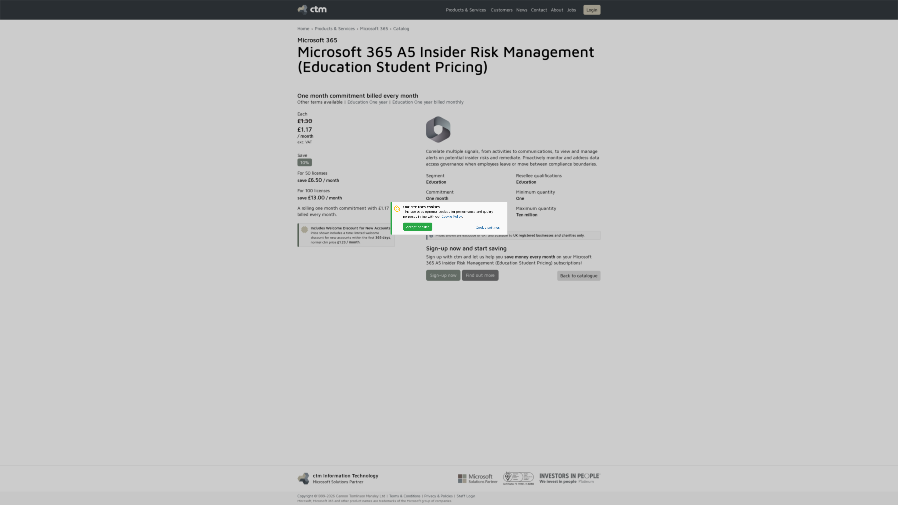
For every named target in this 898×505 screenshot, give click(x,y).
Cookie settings (488, 227)
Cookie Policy (452, 216)
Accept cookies (417, 227)
